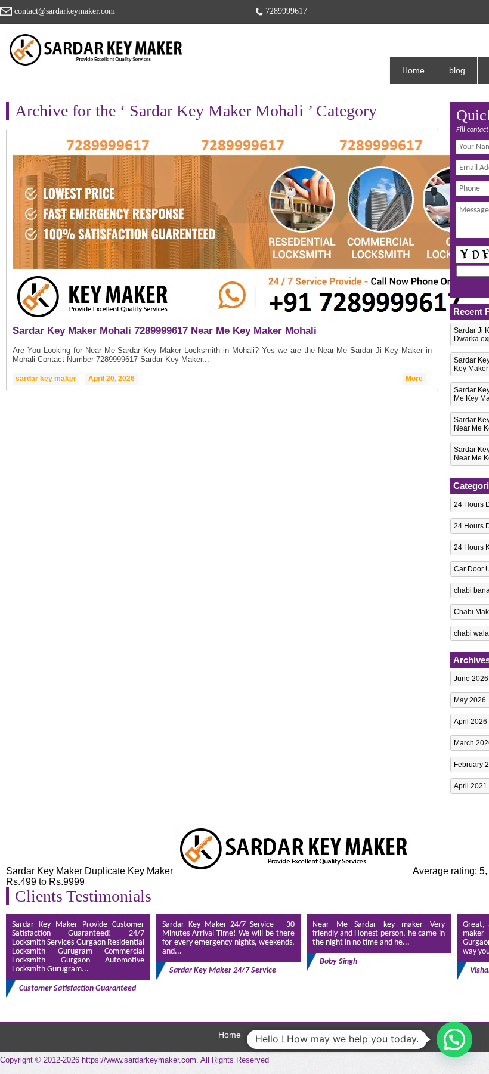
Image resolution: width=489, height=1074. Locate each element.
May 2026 (470, 700)
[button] (454, 1039)
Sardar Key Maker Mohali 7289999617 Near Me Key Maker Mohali (165, 330)
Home (413, 70)
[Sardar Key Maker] (95, 49)
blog (457, 70)
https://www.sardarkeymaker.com (139, 1060)
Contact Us (338, 1034)
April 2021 (470, 786)
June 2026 (471, 678)
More (414, 378)
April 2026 (470, 721)
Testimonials (279, 1034)
